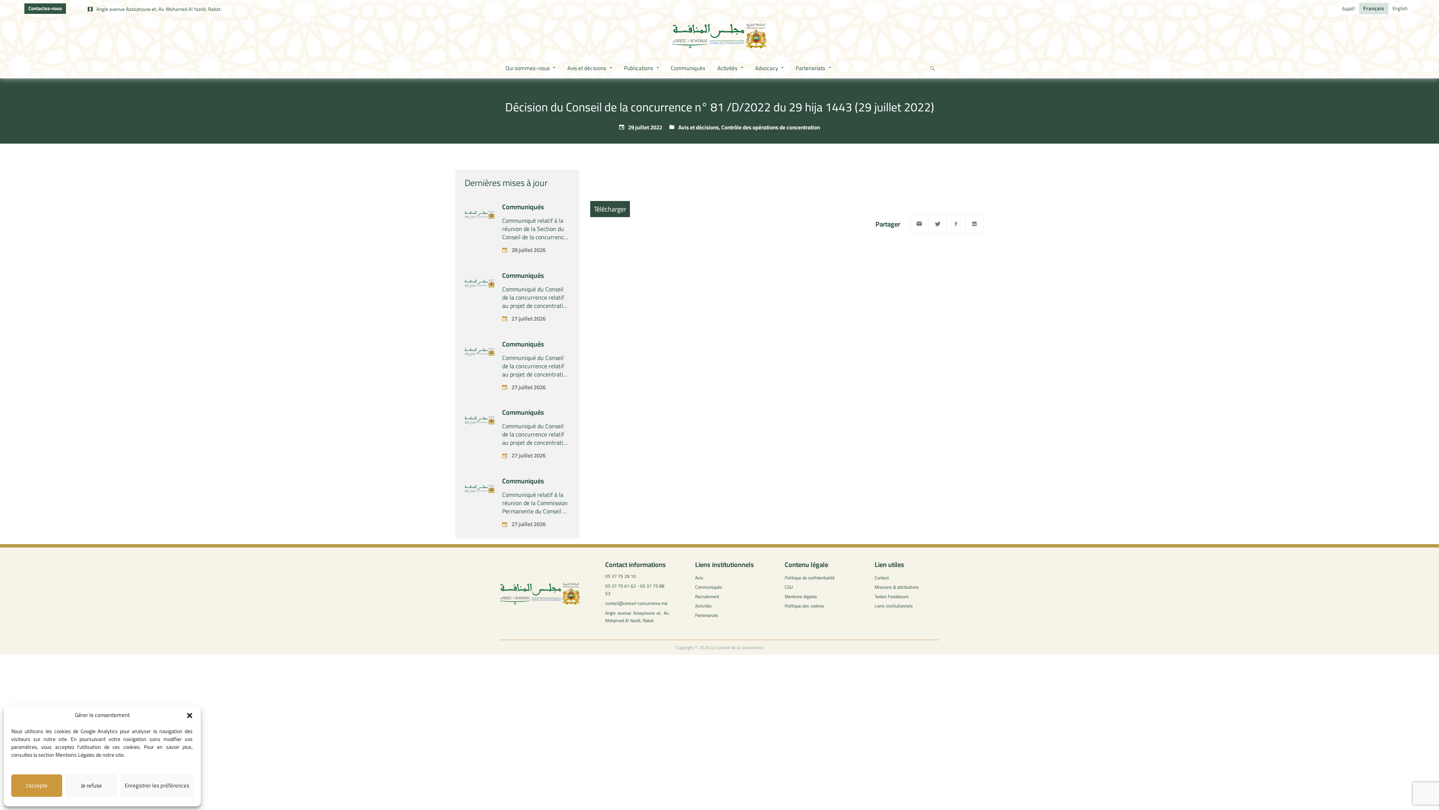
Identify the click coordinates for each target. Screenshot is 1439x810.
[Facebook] (956, 223)
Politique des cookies (804, 606)
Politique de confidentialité (810, 577)
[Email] (919, 223)
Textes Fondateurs (892, 596)
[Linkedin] (974, 223)
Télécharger (610, 209)
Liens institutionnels (894, 606)
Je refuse (91, 785)
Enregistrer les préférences (157, 785)
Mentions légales (801, 596)
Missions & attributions (897, 587)
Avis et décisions (698, 127)
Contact (882, 577)
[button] (189, 715)
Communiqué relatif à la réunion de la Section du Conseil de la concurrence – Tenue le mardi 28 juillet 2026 (535, 237)
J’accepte (37, 785)
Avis (699, 577)
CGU (789, 587)
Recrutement (707, 596)
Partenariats (706, 615)
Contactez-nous (45, 8)
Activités (703, 606)
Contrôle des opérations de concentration (770, 127)
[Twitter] (937, 223)
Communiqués (523, 207)
